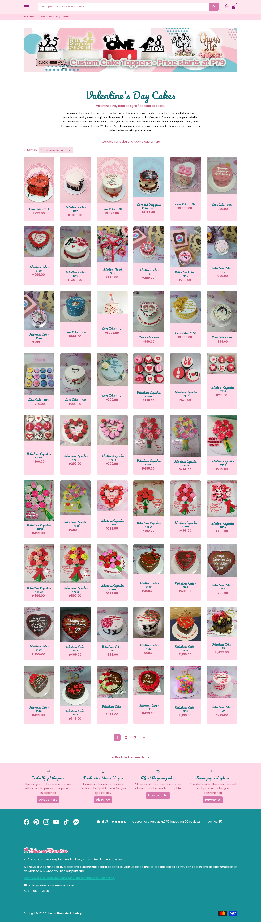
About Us (103, 800)
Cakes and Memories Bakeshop (63, 913)
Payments (213, 800)
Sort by (30, 150)
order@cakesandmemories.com (49, 885)
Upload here (48, 800)
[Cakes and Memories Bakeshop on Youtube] (56, 822)
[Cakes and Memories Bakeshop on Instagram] (46, 822)
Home (29, 16)
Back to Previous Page (130, 757)
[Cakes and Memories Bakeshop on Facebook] (26, 822)
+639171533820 (36, 891)
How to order (158, 795)
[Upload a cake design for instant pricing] (130, 50)
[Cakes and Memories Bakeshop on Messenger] (76, 822)
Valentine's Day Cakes (54, 16)
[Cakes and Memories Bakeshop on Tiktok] (66, 822)
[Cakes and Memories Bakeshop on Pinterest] (36, 822)
